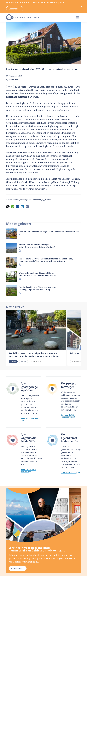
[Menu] (77, 17)
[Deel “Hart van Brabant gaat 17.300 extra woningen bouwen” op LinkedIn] (22, 206)
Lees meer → (14, 8)
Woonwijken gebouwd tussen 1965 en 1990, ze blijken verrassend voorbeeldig (38, 274)
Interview (23, 361)
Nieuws (10, 86)
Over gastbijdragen (30, 418)
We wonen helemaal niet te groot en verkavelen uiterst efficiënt (50, 232)
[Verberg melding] (82, 6)
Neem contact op (69, 472)
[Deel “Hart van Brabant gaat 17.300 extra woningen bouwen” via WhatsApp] (12, 206)
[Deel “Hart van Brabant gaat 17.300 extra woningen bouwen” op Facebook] (17, 206)
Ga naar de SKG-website (28, 470)
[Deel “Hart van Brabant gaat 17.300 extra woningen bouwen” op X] (8, 206)
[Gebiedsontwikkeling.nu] (38, 17)
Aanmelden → (17, 568)
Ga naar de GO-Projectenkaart (68, 416)
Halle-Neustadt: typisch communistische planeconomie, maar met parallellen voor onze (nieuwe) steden (46, 260)
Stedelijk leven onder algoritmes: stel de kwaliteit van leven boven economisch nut (34, 355)
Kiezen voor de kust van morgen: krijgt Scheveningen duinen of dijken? (37, 245)
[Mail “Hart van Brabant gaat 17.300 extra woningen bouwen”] (27, 206)
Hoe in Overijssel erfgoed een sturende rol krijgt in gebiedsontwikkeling (38, 288)
